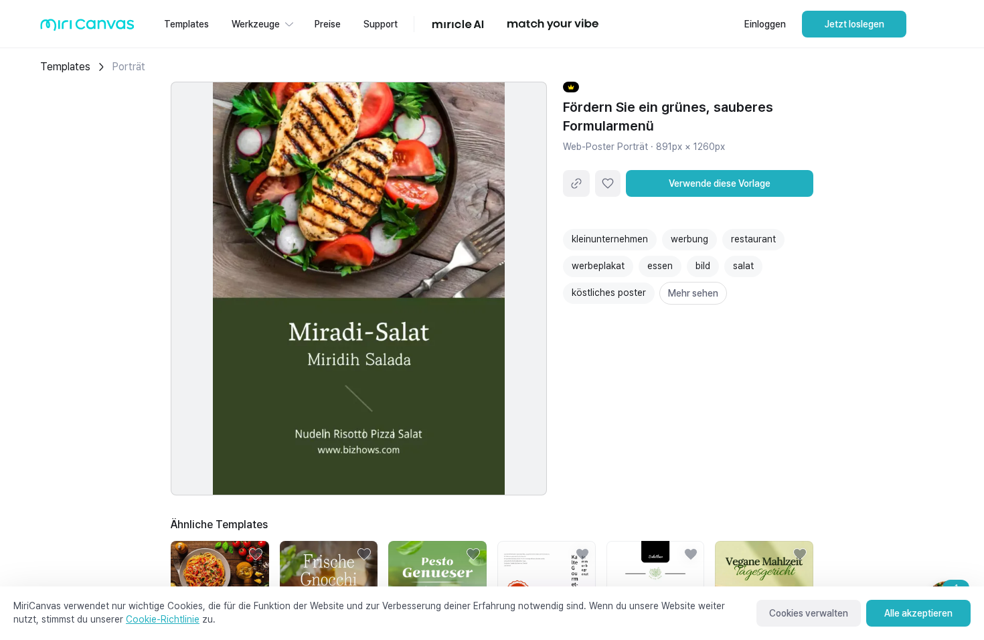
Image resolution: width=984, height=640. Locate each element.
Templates (65, 66)
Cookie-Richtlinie (162, 619)
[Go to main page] (87, 27)
